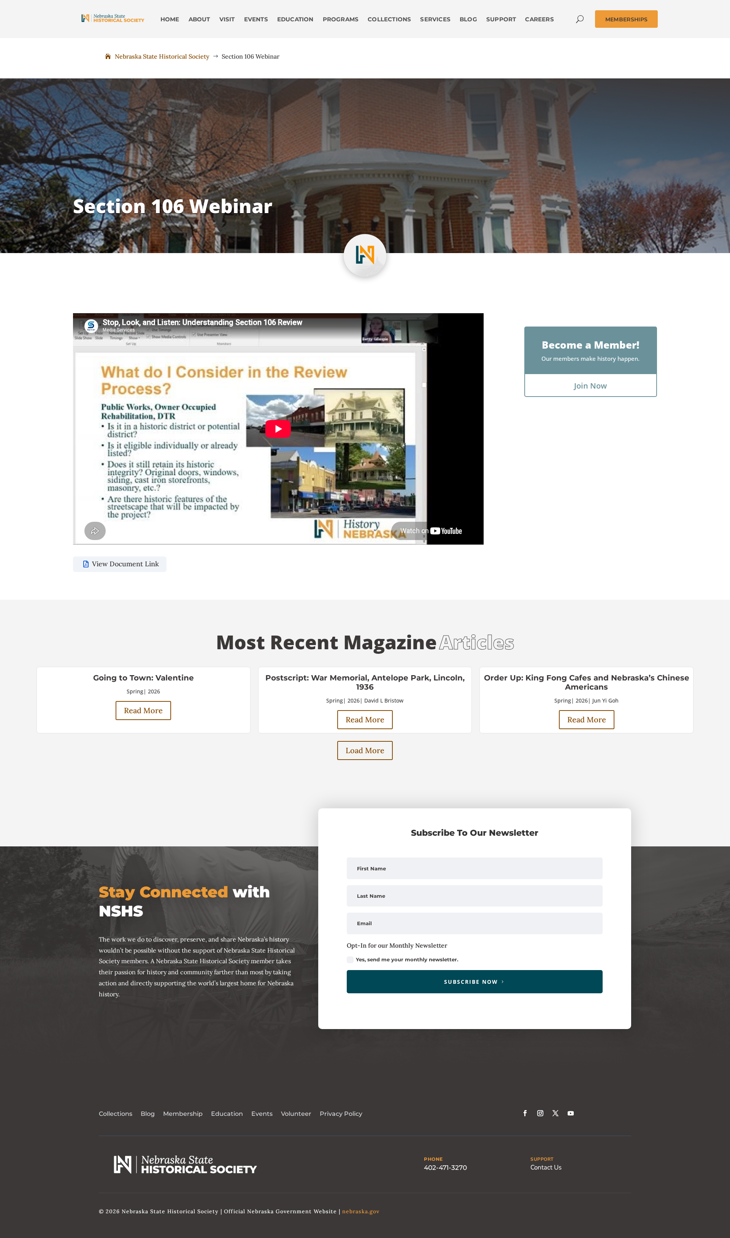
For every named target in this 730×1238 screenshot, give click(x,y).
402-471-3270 (445, 1167)
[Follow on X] (555, 1113)
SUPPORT (542, 1159)
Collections (115, 1113)
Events (262, 1113)
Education (227, 1113)
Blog (148, 1113)
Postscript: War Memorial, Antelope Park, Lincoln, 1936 (365, 682)
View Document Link (125, 563)
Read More (143, 710)
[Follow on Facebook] (525, 1113)
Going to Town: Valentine (143, 677)
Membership (183, 1113)
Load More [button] (365, 750)
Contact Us (546, 1167)
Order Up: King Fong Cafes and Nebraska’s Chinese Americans (586, 682)
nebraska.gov (360, 1211)
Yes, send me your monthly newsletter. (407, 959)
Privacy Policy (341, 1113)
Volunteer (296, 1113)
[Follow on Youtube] (571, 1113)
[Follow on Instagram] (540, 1113)
